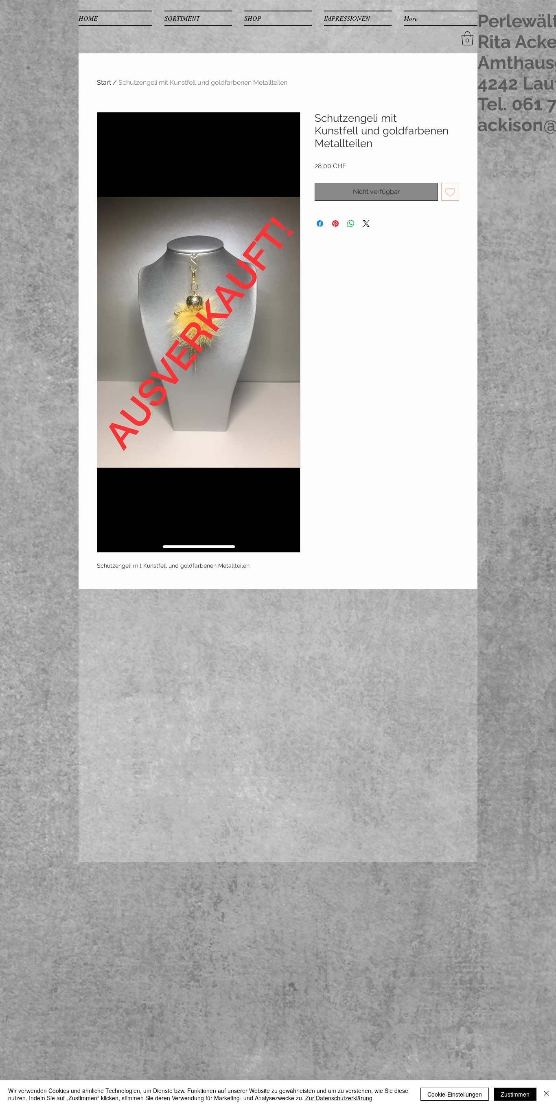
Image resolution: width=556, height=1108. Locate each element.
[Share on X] (366, 223)
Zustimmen (515, 1094)
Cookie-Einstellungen (454, 1094)
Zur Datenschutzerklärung (338, 1098)
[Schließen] (546, 1094)
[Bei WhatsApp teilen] (351, 223)
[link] (467, 38)
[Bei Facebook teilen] (320, 223)
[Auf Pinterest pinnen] (335, 223)
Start (104, 82)
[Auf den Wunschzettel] (450, 192)
